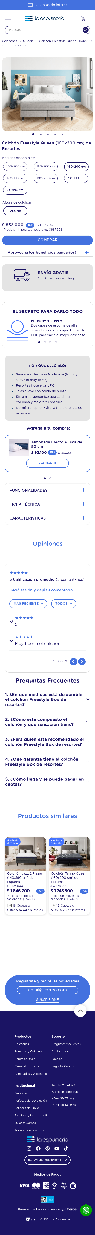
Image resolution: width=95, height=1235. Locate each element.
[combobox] (47, 30)
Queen (28, 41)
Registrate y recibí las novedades (47, 981)
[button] (8, 18)
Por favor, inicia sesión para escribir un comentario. (47, 590)
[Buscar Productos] (82, 30)
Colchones (9, 41)
